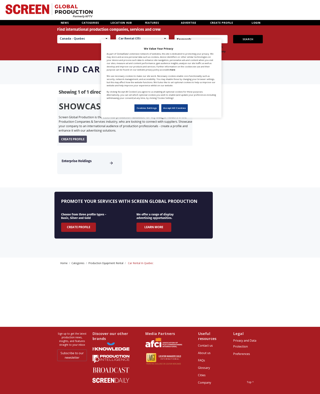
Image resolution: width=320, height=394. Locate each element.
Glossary (204, 368)
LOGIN (256, 22)
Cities (202, 375)
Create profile (72, 139)
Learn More (153, 227)
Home (64, 263)
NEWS (65, 22)
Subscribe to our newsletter (72, 355)
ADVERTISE (188, 22)
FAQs (201, 360)
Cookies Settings (147, 108)
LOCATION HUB (121, 22)
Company (204, 382)
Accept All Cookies (174, 108)
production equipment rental (105, 263)
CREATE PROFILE (221, 22)
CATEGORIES (90, 22)
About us (204, 353)
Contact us (205, 345)
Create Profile (78, 227)
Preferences (241, 354)
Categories (77, 263)
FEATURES (152, 22)
